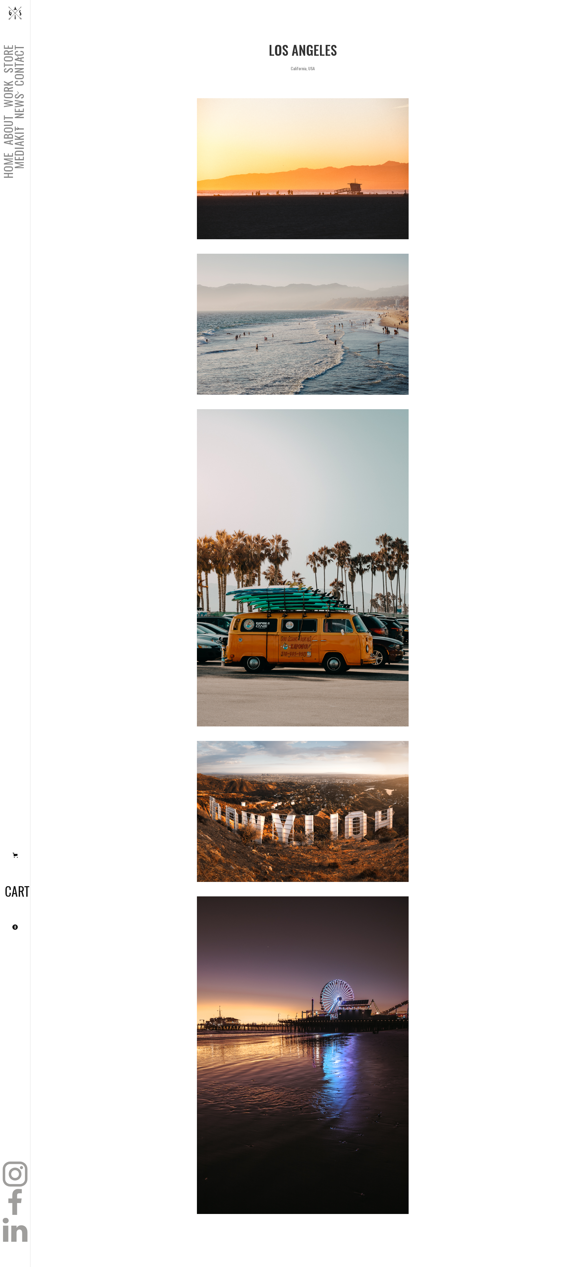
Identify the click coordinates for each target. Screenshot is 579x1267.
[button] (9, 130)
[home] (15, 13)
